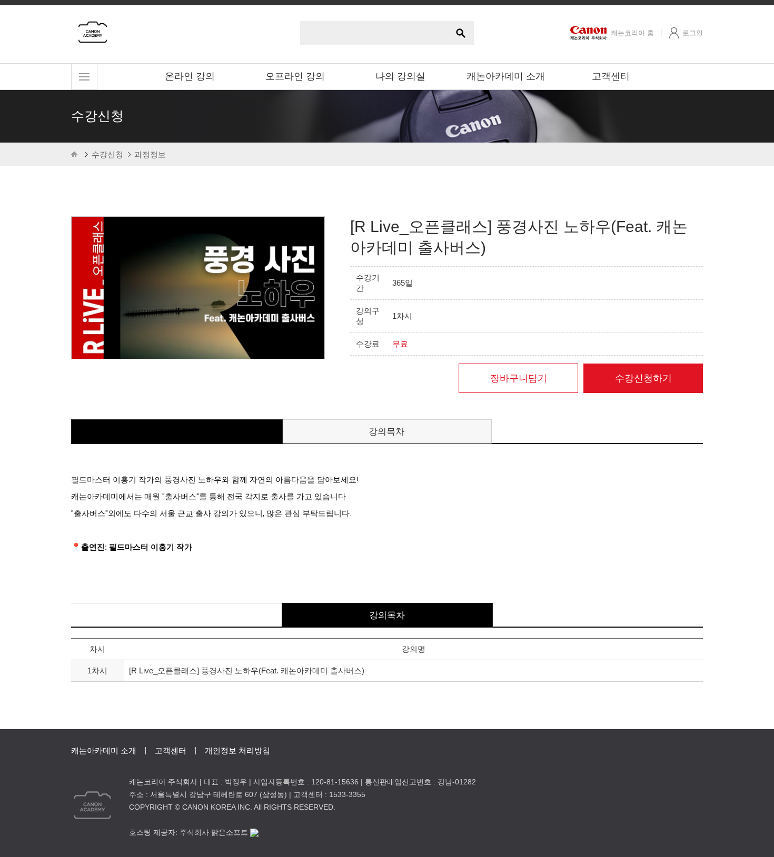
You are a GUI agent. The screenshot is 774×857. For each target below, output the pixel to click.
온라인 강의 (190, 76)
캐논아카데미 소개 (506, 76)
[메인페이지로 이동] (92, 31)
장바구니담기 (518, 378)
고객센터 (611, 76)
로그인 (692, 33)
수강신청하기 (643, 378)
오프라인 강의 (295, 76)
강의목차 (386, 432)
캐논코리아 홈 (632, 33)
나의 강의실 (400, 76)
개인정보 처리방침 (237, 750)
